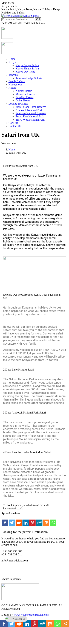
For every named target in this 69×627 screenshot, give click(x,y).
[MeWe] (39, 521)
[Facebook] (5, 521)
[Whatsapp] (53, 521)
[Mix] (46, 521)
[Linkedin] (25, 521)
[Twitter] (12, 521)
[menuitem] (11, 58)
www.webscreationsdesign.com (31, 614)
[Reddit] (19, 521)
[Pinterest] (32, 521)
